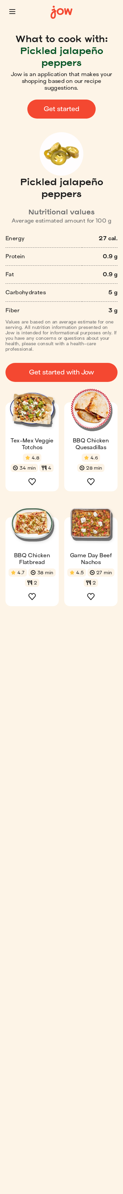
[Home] (61, 12)
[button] (12, 11)
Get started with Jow (61, 372)
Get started (61, 108)
